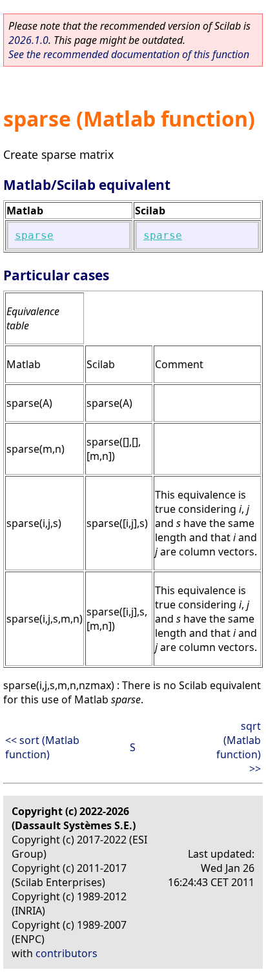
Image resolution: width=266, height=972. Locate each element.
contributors (66, 953)
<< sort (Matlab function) (42, 747)
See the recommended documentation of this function (128, 54)
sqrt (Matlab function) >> (238, 747)
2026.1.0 (28, 40)
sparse (34, 235)
